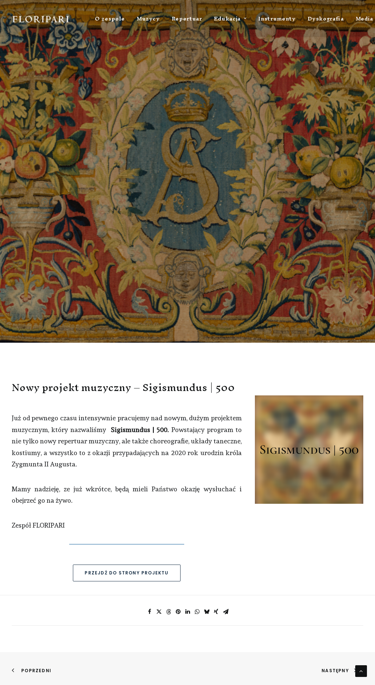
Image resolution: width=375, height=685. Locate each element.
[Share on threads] (168, 611)
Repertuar (187, 18)
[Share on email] (225, 611)
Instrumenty (277, 18)
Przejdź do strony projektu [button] (126, 573)
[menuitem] (110, 18)
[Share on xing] (216, 611)
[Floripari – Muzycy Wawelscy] (41, 18)
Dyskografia (326, 18)
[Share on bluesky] (206, 611)
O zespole (110, 18)
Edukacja (227, 18)
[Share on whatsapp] (197, 611)
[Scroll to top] (361, 669)
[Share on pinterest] (178, 611)
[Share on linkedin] (187, 611)
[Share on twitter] (159, 611)
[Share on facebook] (149, 611)
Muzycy (148, 18)
